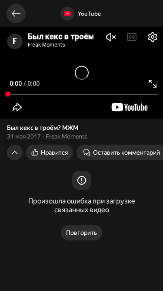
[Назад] (16, 13)
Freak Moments (66, 136)
